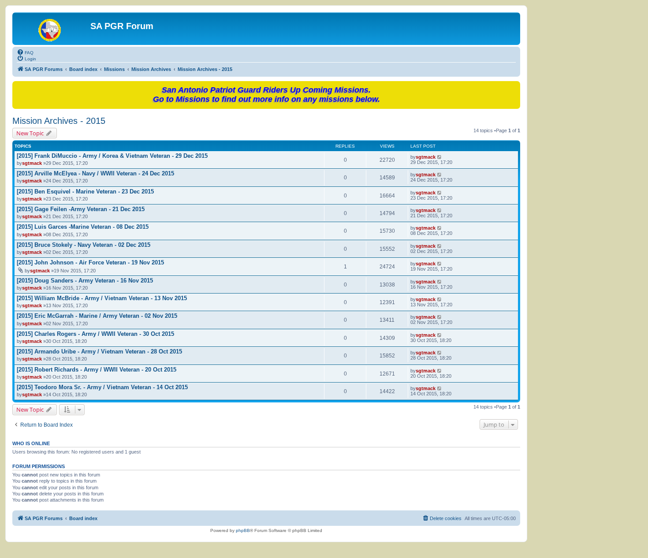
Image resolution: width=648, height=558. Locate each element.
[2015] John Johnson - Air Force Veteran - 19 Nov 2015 (90, 262)
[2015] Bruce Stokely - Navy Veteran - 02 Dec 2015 (83, 245)
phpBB (243, 530)
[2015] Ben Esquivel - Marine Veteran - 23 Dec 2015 (85, 191)
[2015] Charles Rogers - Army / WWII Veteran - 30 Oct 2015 (95, 334)
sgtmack (32, 163)
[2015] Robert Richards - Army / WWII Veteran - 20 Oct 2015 (96, 369)
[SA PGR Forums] (52, 29)
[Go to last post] (440, 157)
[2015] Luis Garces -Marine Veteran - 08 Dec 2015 (83, 226)
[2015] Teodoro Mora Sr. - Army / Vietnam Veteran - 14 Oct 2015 (102, 387)
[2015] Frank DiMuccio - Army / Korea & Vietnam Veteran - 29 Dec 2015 (112, 156)
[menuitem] (25, 52)
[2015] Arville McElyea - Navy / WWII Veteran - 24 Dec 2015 (95, 173)
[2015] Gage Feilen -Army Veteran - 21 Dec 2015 (81, 209)
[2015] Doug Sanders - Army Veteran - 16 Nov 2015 (85, 280)
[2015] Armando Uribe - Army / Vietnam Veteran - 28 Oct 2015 (99, 351)
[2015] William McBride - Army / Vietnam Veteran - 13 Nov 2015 (102, 298)
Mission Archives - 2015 (58, 121)
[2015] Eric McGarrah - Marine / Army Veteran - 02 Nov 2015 (97, 315)
